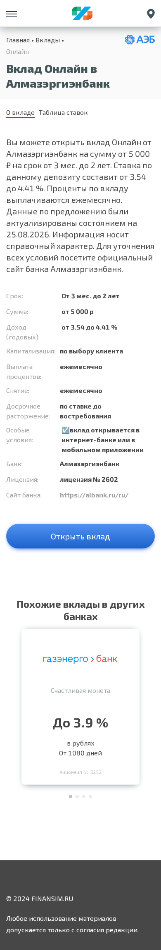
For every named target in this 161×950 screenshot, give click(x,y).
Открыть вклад (80, 536)
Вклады (48, 40)
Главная (18, 40)
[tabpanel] (80, 705)
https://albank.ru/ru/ (94, 495)
